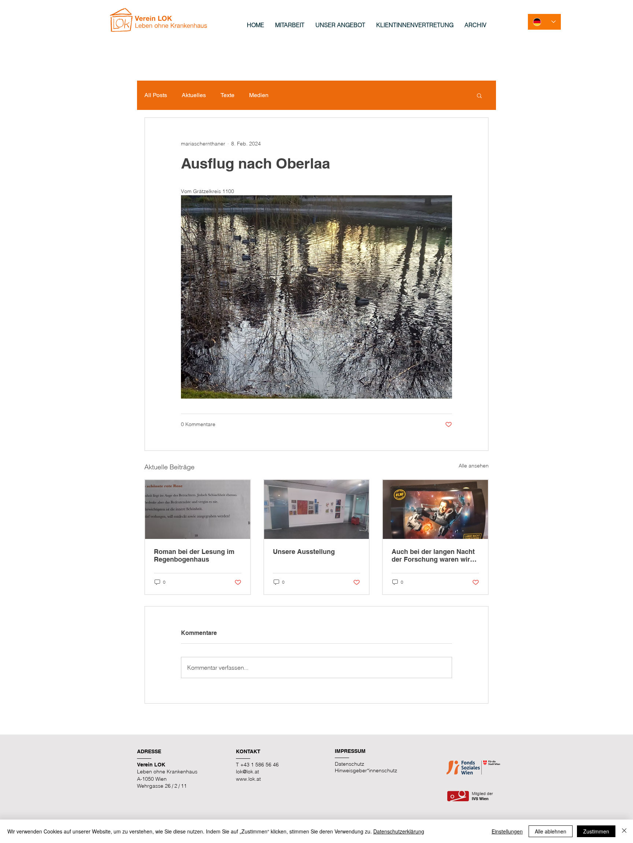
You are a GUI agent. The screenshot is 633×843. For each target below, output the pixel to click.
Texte (227, 95)
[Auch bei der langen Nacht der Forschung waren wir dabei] (435, 509)
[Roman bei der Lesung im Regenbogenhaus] (197, 509)
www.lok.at (248, 779)
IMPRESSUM (350, 751)
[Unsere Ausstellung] (316, 509)
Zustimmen (596, 831)
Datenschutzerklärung (398, 831)
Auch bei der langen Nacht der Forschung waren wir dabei (433, 555)
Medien (259, 95)
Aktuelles (194, 95)
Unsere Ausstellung (304, 551)
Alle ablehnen (550, 831)
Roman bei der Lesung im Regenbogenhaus (194, 555)
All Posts (155, 95)
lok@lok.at (247, 771)
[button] (479, 95)
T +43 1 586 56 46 (257, 764)
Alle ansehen (474, 465)
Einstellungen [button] (507, 831)
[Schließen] (624, 831)
